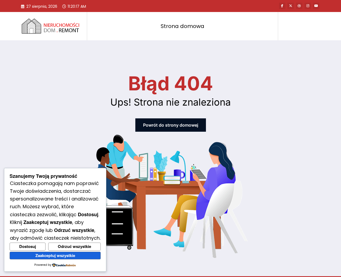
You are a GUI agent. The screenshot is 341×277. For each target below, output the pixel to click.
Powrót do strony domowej (170, 125)
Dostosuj (27, 246)
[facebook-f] (282, 6)
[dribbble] (299, 6)
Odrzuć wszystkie (74, 246)
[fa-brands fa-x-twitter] (290, 6)
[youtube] (316, 6)
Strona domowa (182, 26)
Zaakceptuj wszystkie (55, 255)
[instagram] (308, 6)
